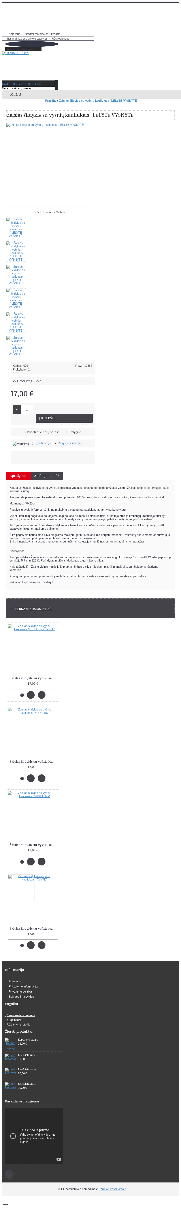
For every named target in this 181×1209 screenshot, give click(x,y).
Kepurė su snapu (28, 1039)
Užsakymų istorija (18, 1024)
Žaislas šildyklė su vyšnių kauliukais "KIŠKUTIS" (33, 761)
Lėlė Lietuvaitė (27, 1055)
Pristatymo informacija (23, 986)
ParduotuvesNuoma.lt (112, 1189)
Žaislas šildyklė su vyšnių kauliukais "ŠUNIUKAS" (33, 845)
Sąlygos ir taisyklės (21, 996)
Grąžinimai (14, 1020)
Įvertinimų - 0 (44, 443)
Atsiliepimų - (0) (47, 476)
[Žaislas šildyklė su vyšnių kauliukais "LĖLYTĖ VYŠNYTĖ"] (17, 226)
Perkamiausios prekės (34, 609)
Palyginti (75, 432)
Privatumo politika (20, 991)
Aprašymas (18, 476)
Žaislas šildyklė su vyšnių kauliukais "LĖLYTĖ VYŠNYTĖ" (33, 678)
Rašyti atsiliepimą (69, 443)
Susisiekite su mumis (21, 1015)
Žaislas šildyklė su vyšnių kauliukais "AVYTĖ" (33, 928)
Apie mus (15, 981)
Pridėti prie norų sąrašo (43, 432)
